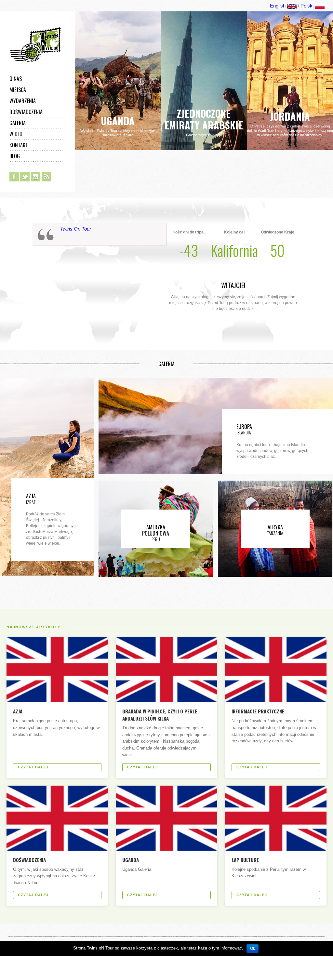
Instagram (35, 176)
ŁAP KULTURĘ (245, 859)
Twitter (25, 176)
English (278, 5)
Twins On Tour (75, 229)
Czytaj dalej (33, 767)
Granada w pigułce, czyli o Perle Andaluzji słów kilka (159, 715)
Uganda (130, 859)
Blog (14, 156)
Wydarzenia (22, 101)
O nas (15, 79)
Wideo (15, 134)
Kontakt (18, 145)
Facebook (14, 176)
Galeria (17, 123)
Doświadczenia (26, 112)
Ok (252, 948)
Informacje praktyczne (258, 711)
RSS (46, 176)
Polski (306, 5)
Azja (17, 711)
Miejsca (17, 90)
